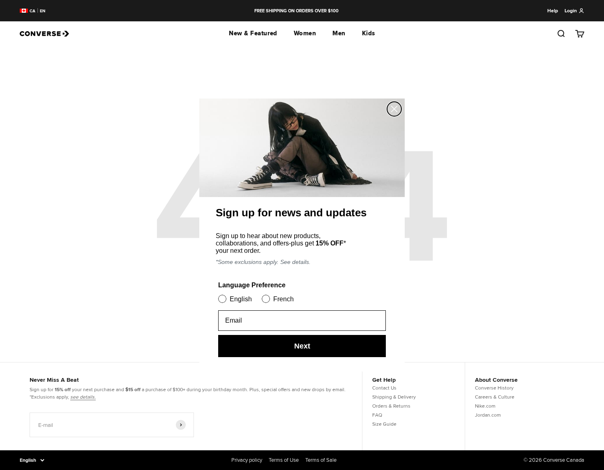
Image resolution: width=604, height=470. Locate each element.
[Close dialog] (394, 109)
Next (302, 346)
